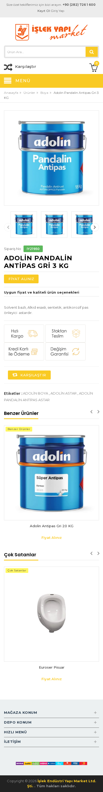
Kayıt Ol (44, 11)
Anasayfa (11, 93)
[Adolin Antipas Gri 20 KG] (51, 472)
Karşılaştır (32, 375)
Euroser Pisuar (51, 667)
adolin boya (35, 393)
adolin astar (63, 393)
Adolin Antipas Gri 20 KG (51, 526)
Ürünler (29, 93)
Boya (44, 93)
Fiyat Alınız (21, 279)
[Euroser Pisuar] (51, 614)
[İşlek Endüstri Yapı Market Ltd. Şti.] (51, 32)
